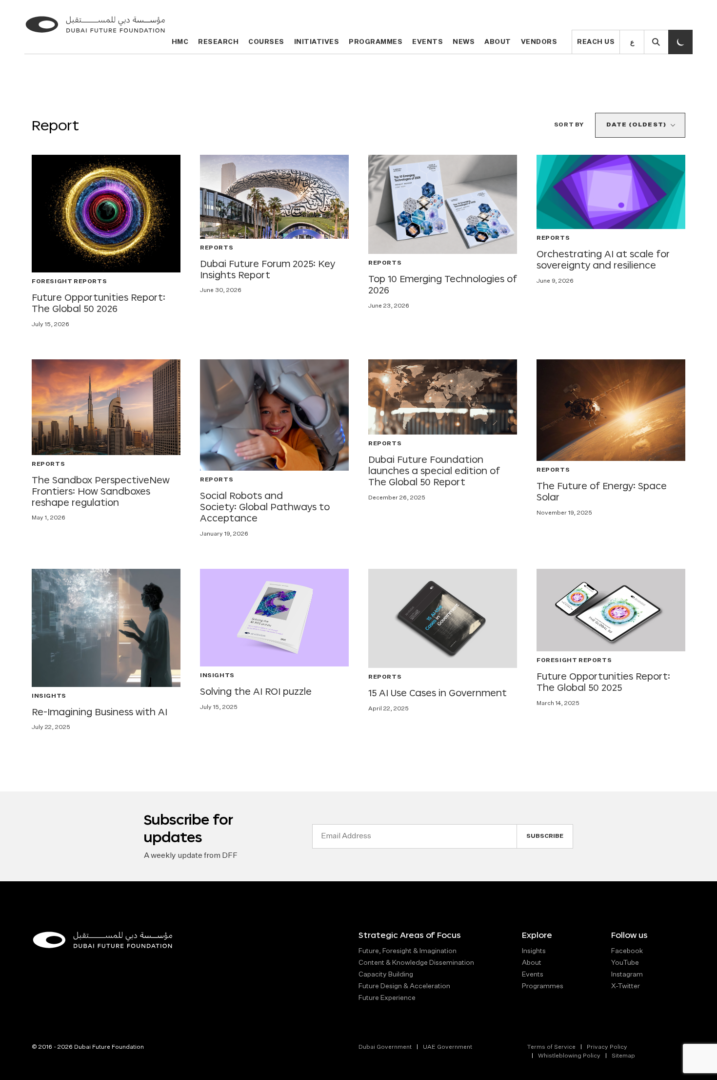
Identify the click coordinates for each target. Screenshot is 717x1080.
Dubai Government (385, 1047)
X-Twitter (625, 986)
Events (427, 42)
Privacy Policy (607, 1047)
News (464, 42)
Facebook (627, 951)
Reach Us (596, 42)
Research (218, 42)
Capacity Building (385, 974)
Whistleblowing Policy (569, 1056)
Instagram (627, 974)
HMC (180, 42)
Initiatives (316, 42)
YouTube (625, 962)
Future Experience (387, 998)
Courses (266, 42)
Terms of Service (551, 1047)
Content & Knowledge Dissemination (416, 962)
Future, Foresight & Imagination (407, 951)
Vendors (539, 42)
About (497, 42)
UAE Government (447, 1047)
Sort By (569, 125)
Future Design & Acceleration (404, 986)
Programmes (375, 42)
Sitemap (623, 1056)
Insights (534, 951)
